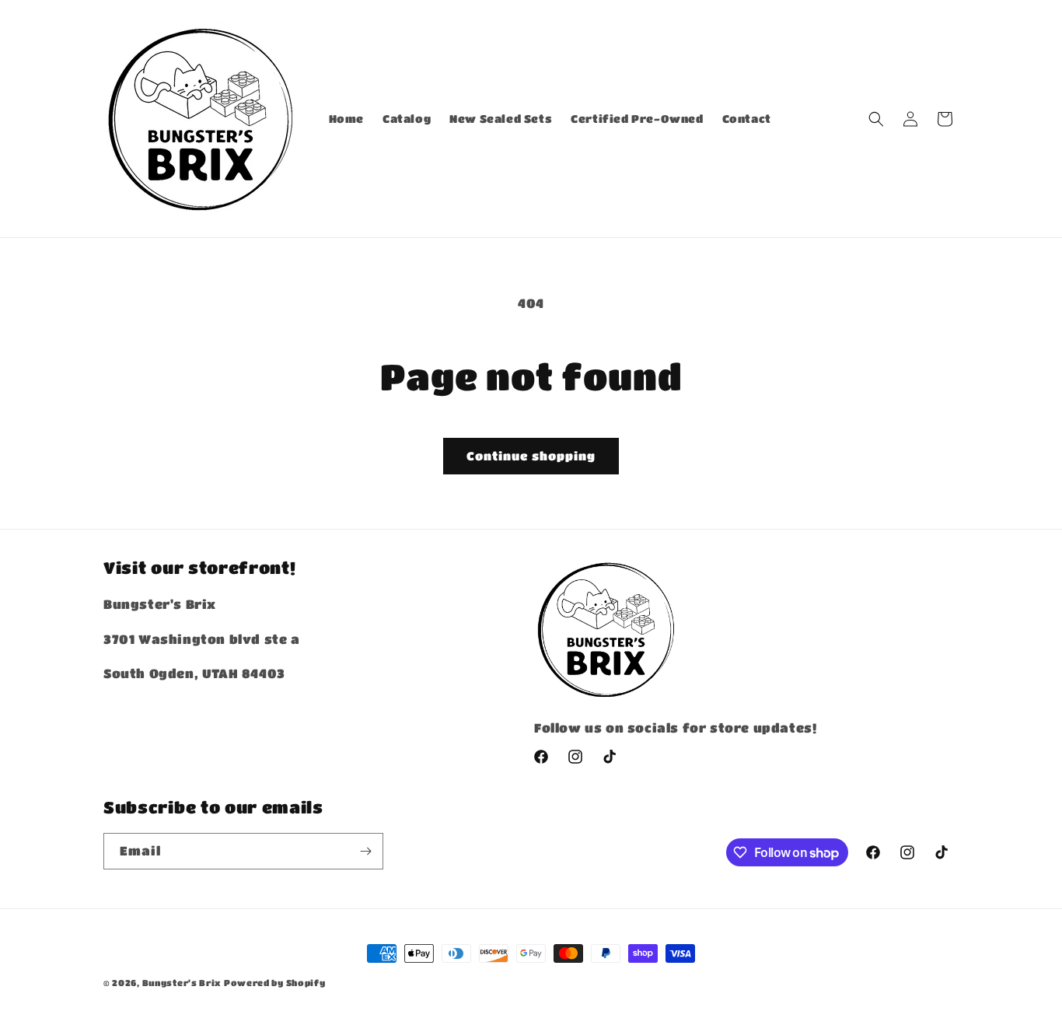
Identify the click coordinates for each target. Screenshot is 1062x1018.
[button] (876, 119)
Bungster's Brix (182, 983)
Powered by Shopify (275, 983)
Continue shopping (531, 456)
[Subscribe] (365, 851)
